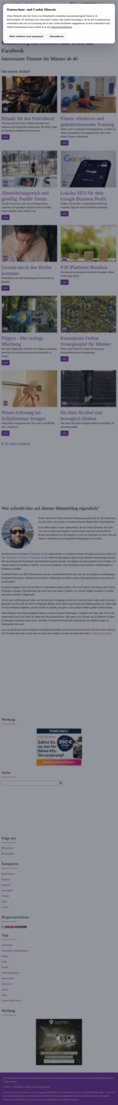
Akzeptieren (57, 36)
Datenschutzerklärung (61, 27)
